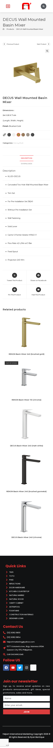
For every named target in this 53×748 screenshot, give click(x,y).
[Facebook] (6, 667)
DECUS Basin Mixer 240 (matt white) (26, 446)
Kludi (21, 143)
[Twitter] (20, 667)
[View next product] (48, 44)
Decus (15, 143)
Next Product (41, 44)
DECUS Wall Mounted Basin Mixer (29, 29)
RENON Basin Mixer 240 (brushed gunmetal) (26, 491)
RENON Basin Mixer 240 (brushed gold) (26, 354)
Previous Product (13, 44)
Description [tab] (26, 158)
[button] (47, 51)
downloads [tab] (26, 164)
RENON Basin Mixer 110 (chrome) (26, 400)
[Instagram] (26, 667)
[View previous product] (4, 44)
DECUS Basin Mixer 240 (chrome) (26, 537)
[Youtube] (13, 667)
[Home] (3, 29)
